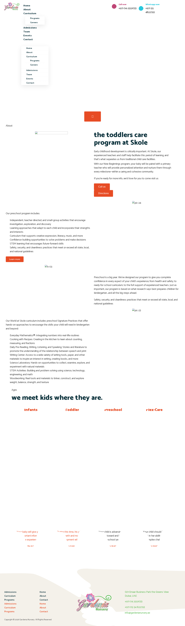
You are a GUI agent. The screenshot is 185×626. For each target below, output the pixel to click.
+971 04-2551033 (127, 8)
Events (27, 36)
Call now (122, 4)
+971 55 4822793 (150, 10)
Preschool (113, 410)
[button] (35, 43)
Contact (28, 39)
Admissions (30, 28)
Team (26, 32)
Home (26, 6)
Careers (34, 22)
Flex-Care (154, 410)
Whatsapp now (153, 4)
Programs (35, 18)
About (27, 10)
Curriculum (29, 13)
